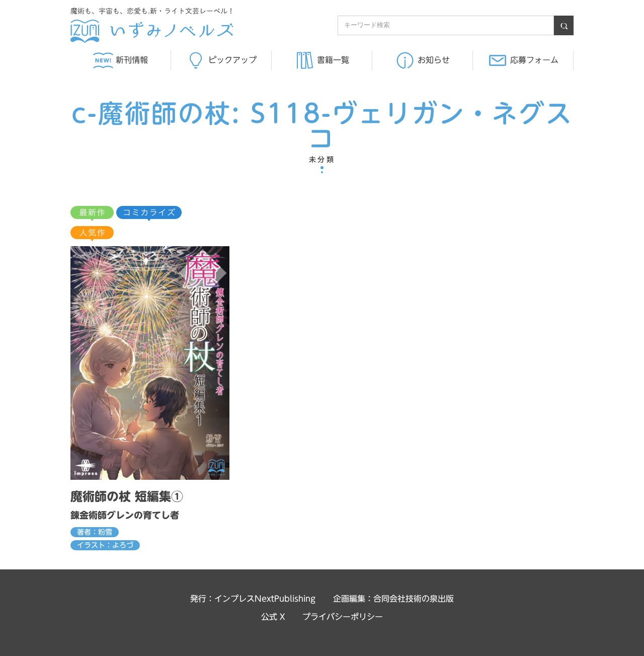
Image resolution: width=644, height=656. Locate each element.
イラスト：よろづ (105, 545)
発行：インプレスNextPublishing (252, 599)
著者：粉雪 (94, 532)
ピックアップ (232, 60)
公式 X (273, 617)
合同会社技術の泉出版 (413, 599)
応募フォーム (534, 60)
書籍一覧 (333, 60)
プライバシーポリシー (342, 617)
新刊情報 (132, 60)
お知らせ (434, 60)
